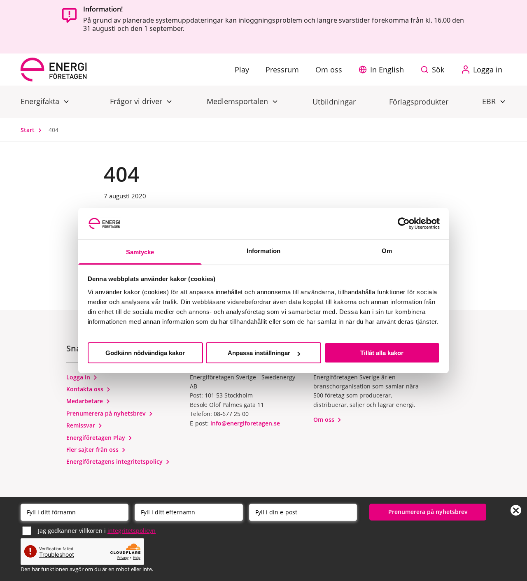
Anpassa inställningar (259, 352)
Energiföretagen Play (96, 438)
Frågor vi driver (137, 101)
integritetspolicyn (131, 531)
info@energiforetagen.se (245, 423)
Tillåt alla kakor (381, 352)
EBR (490, 101)
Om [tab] (387, 250)
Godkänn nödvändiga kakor (145, 352)
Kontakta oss (85, 389)
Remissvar (81, 425)
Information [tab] (263, 250)
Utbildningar (334, 102)
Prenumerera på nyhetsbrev (106, 413)
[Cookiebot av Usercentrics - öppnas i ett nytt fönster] (404, 223)
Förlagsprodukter (418, 102)
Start (28, 130)
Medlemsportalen (238, 101)
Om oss (324, 419)
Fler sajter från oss (93, 449)
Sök (438, 69)
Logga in (79, 377)
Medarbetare (85, 401)
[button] (383, 69)
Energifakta (41, 101)
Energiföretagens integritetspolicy (115, 461)
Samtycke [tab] (140, 252)
